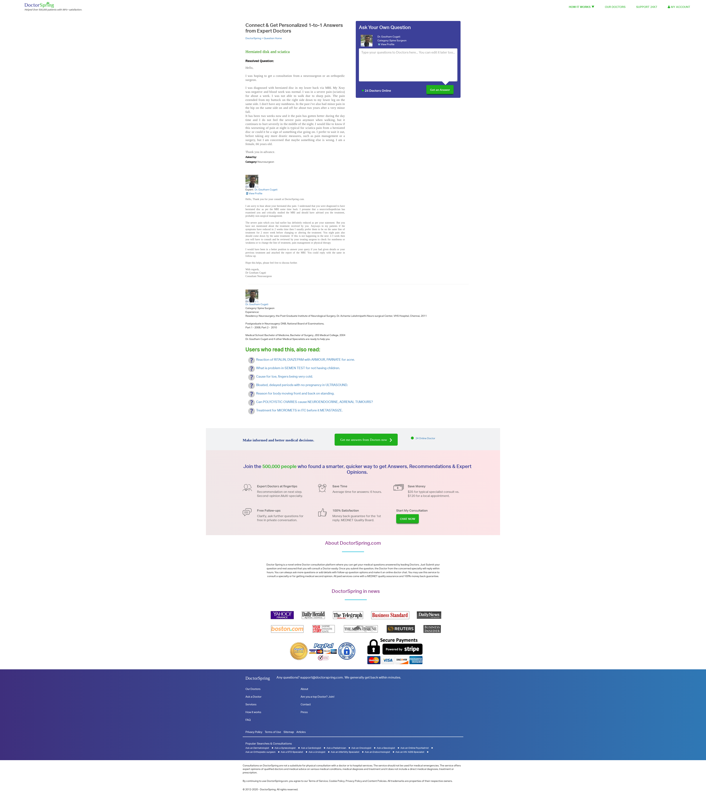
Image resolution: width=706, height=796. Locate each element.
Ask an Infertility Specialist (345, 752)
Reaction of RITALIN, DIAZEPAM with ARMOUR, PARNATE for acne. (305, 359)
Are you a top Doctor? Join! (317, 696)
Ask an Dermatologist (257, 748)
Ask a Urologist (317, 752)
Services (250, 704)
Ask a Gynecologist (285, 748)
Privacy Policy (253, 731)
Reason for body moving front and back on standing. (295, 393)
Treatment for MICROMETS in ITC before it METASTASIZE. (299, 410)
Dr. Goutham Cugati (388, 36)
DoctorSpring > (254, 38)
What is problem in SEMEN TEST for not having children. (298, 368)
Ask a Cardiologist (311, 748)
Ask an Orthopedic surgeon (260, 752)
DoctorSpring (257, 678)
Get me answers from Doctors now (364, 440)
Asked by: (250, 157)
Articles (301, 731)
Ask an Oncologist (361, 748)
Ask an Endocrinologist (377, 752)
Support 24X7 (646, 7)
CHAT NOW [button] (407, 519)
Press (304, 712)
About (304, 688)
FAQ (248, 719)
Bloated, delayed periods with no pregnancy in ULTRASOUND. (302, 385)
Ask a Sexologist (386, 748)
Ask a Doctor (253, 696)
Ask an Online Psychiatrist (414, 748)
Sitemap (289, 731)
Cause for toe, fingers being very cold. (284, 376)
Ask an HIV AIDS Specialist (409, 752)
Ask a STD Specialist (292, 752)
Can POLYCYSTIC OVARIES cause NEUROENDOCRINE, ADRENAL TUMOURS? (314, 402)
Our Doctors (615, 7)
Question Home (273, 38)
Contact (306, 704)
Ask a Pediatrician (336, 748)
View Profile (387, 44)
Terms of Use (273, 731)
